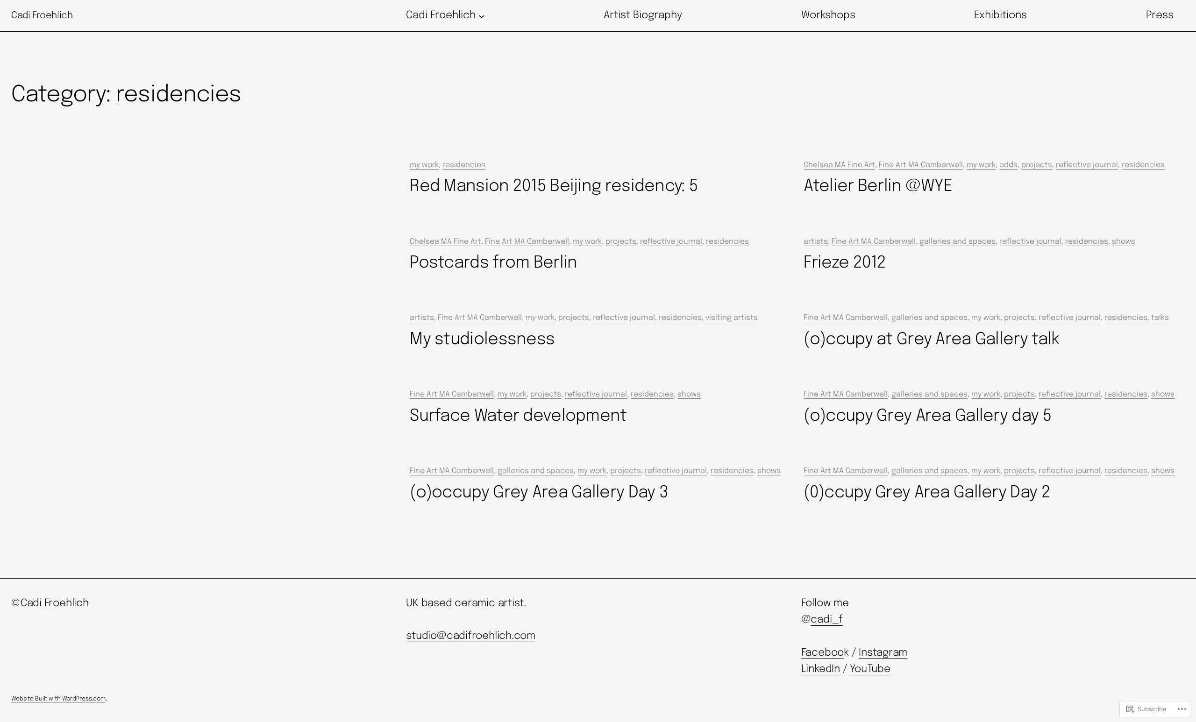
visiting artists (731, 318)
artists (816, 242)
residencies (463, 165)
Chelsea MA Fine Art (839, 165)
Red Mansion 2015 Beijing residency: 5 (554, 186)
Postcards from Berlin (493, 263)
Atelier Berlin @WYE (878, 186)
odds (1008, 165)
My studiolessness (482, 339)
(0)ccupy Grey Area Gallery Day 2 (927, 492)
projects (1036, 165)
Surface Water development (518, 416)
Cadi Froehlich (41, 16)
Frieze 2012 (845, 263)
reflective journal (1087, 165)
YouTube (870, 669)
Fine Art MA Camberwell (921, 165)
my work (424, 165)
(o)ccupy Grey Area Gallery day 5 (927, 416)
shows (1123, 242)
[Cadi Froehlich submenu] (481, 16)
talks (1160, 318)
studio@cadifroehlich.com (470, 636)
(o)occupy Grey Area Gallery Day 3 (539, 492)
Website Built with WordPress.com (58, 699)
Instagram (883, 653)
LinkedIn (820, 669)
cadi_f (827, 620)
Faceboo (822, 653)
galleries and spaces (957, 242)
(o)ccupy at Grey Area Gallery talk (931, 339)
